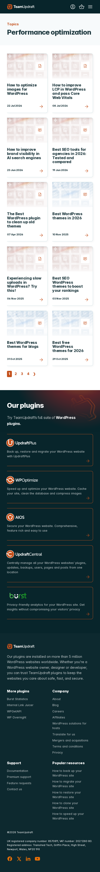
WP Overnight (16, 717)
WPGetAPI (14, 711)
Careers (58, 711)
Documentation (17, 771)
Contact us (14, 789)
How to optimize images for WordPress (22, 89)
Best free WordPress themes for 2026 (67, 346)
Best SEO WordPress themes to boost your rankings (67, 284)
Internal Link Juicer (20, 705)
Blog (55, 705)
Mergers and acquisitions (70, 740)
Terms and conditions (67, 746)
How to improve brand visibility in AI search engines (24, 153)
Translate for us (63, 734)
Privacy (57, 752)
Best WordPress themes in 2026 (67, 215)
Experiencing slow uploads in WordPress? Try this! (24, 284)
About (56, 699)
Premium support (19, 777)
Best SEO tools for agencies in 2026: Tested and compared (69, 155)
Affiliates (58, 717)
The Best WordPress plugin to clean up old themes (23, 219)
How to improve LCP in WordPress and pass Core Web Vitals (69, 91)
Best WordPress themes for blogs (23, 344)
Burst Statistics (17, 699)
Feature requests (19, 783)
